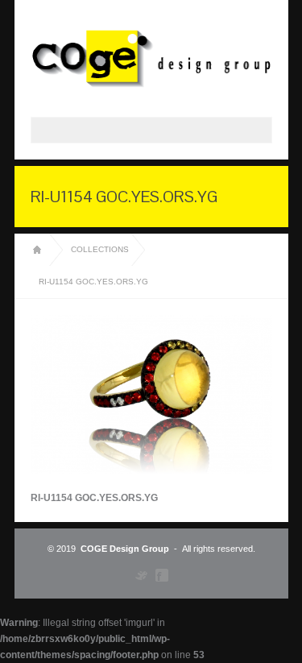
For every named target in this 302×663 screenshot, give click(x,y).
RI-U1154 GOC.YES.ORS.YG (93, 281)
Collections (100, 249)
